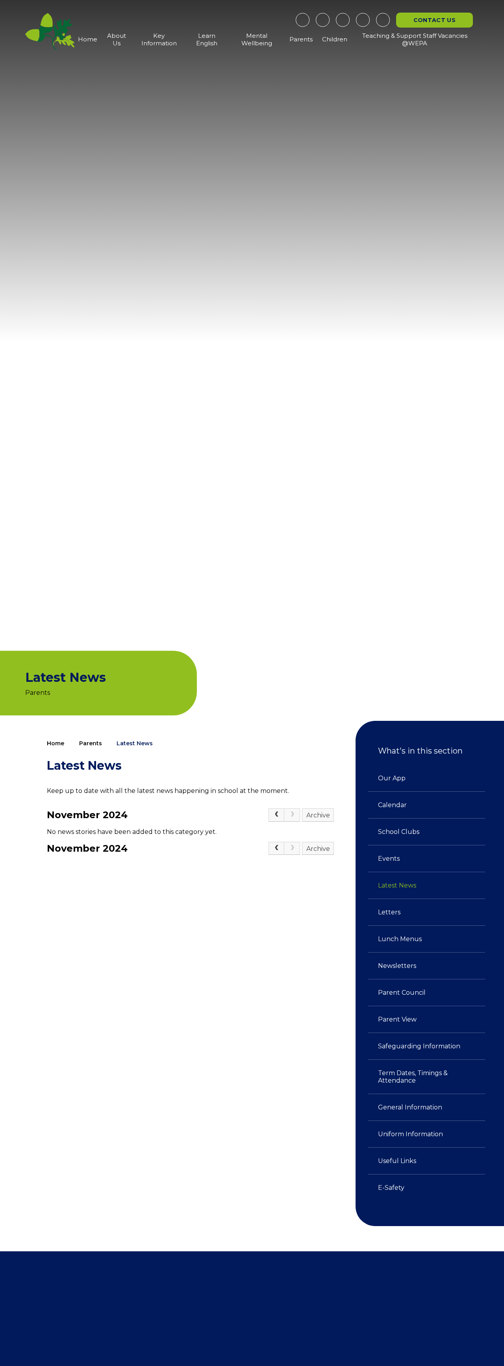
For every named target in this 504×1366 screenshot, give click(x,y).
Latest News (135, 743)
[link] (292, 815)
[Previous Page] (276, 815)
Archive (318, 815)
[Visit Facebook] (302, 19)
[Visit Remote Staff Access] (322, 19)
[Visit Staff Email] (342, 19)
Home (55, 743)
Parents (90, 743)
